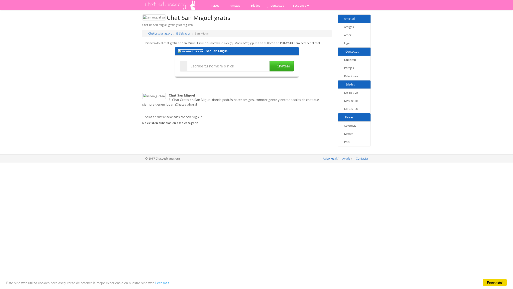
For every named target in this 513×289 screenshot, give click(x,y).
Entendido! (495, 282)
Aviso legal (329, 158)
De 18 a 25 (350, 93)
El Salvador (183, 33)
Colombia (349, 125)
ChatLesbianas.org (160, 33)
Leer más (162, 282)
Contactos (277, 5)
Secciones (299, 5)
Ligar (346, 43)
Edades (255, 5)
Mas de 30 (350, 101)
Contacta (361, 158)
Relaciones (350, 76)
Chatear (283, 66)
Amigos (348, 27)
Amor (347, 35)
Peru (346, 142)
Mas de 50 (350, 109)
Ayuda (346, 158)
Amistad (234, 5)
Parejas (348, 68)
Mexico (348, 134)
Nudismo (349, 60)
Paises (214, 5)
